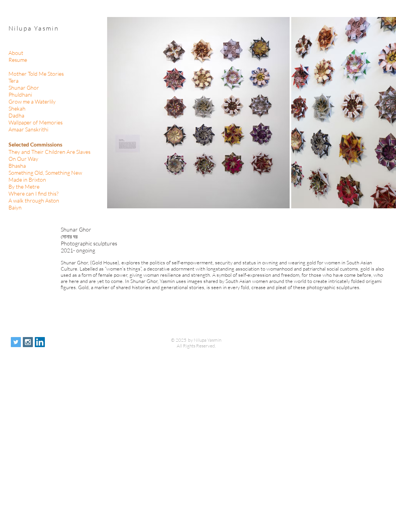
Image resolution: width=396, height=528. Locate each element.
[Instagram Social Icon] (28, 342)
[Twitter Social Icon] (16, 342)
